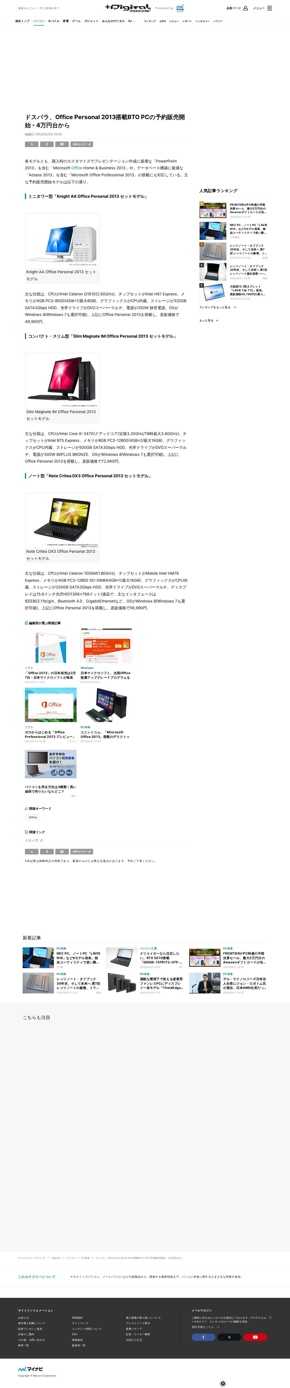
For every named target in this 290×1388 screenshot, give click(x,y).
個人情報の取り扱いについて (143, 1317)
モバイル (53, 21)
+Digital (55, 1257)
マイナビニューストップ (31, 1257)
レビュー (174, 21)
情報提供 (77, 1339)
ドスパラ (32, 840)
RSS (74, 1334)
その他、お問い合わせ (31, 1339)
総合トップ (22, 21)
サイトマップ (80, 1323)
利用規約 (77, 1317)
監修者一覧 (78, 1345)
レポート (187, 21)
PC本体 (85, 1257)
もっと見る (206, 320)
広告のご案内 (26, 1334)
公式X (163, 21)
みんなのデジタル (113, 21)
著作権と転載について (31, 1323)
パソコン (38, 21)
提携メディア (134, 1328)
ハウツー (218, 21)
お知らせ (23, 1317)
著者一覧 (23, 1345)
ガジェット (92, 21)
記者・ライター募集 (138, 1334)
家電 (66, 21)
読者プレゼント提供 (30, 1328)
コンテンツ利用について (87, 1328)
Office (76, 168)
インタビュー (203, 21)
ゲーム (76, 21)
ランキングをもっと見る (214, 307)
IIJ (130, 21)
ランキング (150, 21)
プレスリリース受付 (138, 1323)
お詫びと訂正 (134, 1339)
